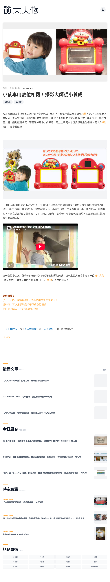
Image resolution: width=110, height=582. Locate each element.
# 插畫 (15, 557)
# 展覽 (15, 567)
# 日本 (68, 567)
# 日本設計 (94, 567)
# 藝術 (94, 557)
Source (6, 337)
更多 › (105, 370)
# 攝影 (15, 562)
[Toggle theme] (103, 9)
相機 (84, 113)
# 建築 (68, 562)
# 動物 (42, 567)
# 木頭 (42, 557)
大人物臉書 (30, 329)
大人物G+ (49, 329)
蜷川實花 (99, 275)
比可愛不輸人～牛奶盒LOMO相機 (20, 308)
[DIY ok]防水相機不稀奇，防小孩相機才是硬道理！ (30, 300)
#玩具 (7, 102)
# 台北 (42, 562)
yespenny (28, 88)
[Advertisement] (55, 349)
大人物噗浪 (11, 329)
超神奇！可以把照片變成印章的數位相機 (24, 304)
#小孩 (18, 102)
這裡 (49, 280)
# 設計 (94, 562)
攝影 (104, 122)
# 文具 (68, 557)
